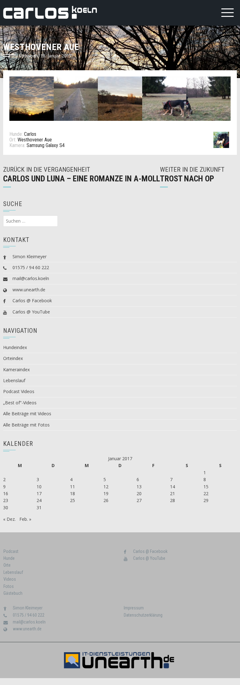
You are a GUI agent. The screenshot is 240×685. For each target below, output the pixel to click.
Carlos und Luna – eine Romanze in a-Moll (81, 178)
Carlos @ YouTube (31, 312)
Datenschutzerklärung (143, 615)
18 (72, 493)
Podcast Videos (18, 391)
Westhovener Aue (35, 140)
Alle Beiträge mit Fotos (26, 425)
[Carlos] (221, 139)
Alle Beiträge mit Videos (27, 413)
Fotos (8, 586)
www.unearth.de (28, 290)
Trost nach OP (187, 178)
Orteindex (13, 358)
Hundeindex (15, 347)
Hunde (9, 558)
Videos (9, 579)
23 (5, 500)
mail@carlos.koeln (30, 278)
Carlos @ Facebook (32, 300)
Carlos (30, 134)
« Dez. (9, 519)
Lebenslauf (14, 380)
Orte (7, 565)
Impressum (134, 607)
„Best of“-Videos (20, 403)
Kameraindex (16, 369)
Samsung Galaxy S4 (46, 145)
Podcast (10, 551)
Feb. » (25, 519)
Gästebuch (12, 593)
